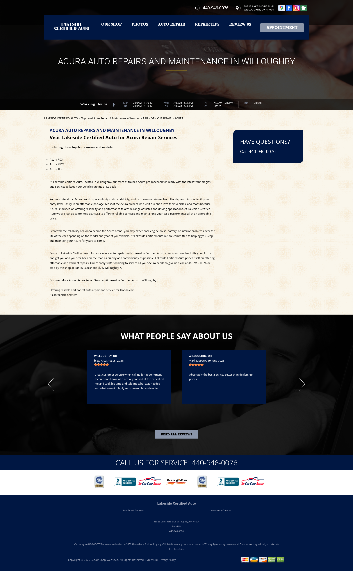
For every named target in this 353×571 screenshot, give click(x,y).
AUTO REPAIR (171, 24)
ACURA (178, 118)
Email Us (176, 526)
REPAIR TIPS (207, 24)
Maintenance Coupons (219, 510)
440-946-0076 (216, 8)
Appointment (282, 27)
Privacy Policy (167, 560)
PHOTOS (140, 24)
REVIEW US (240, 24)
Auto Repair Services (133, 510)
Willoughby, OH (105, 356)
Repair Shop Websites (104, 560)
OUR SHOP (111, 24)
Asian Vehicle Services (63, 295)
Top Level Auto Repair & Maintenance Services (110, 118)
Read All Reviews (176, 434)
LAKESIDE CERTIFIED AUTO (61, 118)
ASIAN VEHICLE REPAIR (157, 118)
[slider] (101, 364)
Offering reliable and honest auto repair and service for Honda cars (92, 290)
